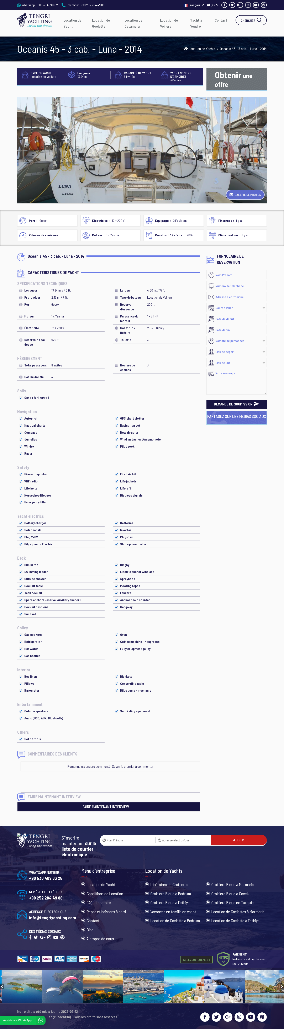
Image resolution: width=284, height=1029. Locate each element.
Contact (221, 20)
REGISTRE (238, 840)
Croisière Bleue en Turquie (232, 902)
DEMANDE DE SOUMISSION (233, 404)
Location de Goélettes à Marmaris (237, 911)
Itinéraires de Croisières (169, 884)
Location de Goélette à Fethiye (235, 920)
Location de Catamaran (133, 23)
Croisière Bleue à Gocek (230, 893)
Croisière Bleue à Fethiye (170, 902)
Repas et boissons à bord (106, 911)
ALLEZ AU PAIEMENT (196, 960)
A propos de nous (100, 938)
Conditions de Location (104, 893)
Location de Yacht (72, 23)
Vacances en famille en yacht (173, 911)
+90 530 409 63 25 (47, 5)
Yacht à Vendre (196, 23)
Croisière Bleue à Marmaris (232, 884)
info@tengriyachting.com (52, 917)
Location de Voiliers (169, 23)
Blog (89, 929)
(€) (212, 5)
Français (195, 5)
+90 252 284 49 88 (93, 5)
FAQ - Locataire (98, 902)
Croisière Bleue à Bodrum (170, 893)
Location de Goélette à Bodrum (175, 920)
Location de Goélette (101, 23)
